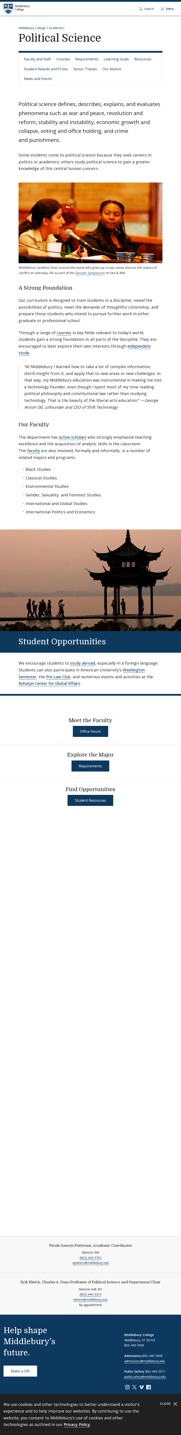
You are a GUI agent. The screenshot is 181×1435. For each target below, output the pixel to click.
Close (166, 1403)
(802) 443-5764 (90, 1258)
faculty (33, 450)
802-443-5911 (155, 1371)
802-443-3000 (152, 1356)
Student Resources (90, 800)
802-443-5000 (134, 1345)
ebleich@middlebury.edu (90, 1299)
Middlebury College (32, 28)
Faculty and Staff (37, 59)
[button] (146, 9)
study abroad (82, 663)
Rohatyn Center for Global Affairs (49, 683)
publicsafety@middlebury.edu (145, 1377)
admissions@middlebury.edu (144, 1361)
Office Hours (90, 731)
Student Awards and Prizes (46, 69)
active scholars (72, 437)
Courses (63, 59)
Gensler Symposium (90, 273)
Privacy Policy (77, 1424)
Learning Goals (116, 59)
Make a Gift (20, 1371)
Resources (142, 59)
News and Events (38, 78)
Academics (56, 28)
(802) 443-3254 (90, 1294)
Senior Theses (85, 69)
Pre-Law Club (58, 676)
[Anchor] (76, 287)
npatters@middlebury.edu (90, 1263)
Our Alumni (111, 69)
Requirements (86, 59)
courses (64, 332)
